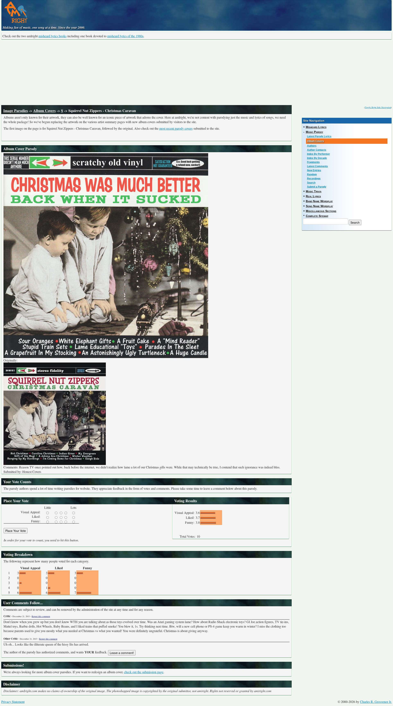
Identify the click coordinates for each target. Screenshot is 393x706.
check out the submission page (143, 672)
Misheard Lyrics (316, 127)
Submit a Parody (316, 186)
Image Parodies (15, 110)
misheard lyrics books (52, 36)
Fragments (313, 162)
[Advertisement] (196, 72)
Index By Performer (318, 154)
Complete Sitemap (317, 216)
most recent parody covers (176, 128)
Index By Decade (317, 158)
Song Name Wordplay (319, 206)
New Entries (314, 170)
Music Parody (314, 132)
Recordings (314, 178)
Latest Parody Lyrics (319, 136)
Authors (311, 145)
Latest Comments (317, 166)
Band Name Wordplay (319, 201)
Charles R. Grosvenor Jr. (376, 701)
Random (312, 174)
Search (311, 182)
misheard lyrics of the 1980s (125, 36)
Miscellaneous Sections (321, 211)
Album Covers (44, 110)
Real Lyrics (313, 196)
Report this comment (41, 616)
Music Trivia (313, 191)
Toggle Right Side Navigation (378, 107)
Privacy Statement (13, 701)
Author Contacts (316, 149)
